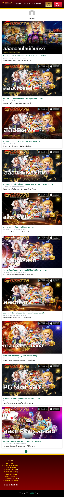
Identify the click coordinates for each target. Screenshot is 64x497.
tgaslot (6, 470)
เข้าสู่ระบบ (27, 4)
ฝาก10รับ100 (6, 465)
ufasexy (13, 468)
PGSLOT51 (13, 476)
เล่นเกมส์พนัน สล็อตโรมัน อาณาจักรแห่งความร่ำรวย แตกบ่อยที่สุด (24, 313)
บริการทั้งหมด (23, 58)
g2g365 (7, 468)
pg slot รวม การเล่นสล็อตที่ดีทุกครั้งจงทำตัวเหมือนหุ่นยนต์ (21, 398)
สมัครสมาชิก (38, 4)
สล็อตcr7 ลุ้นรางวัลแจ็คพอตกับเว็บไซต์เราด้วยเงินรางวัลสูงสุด (22, 141)
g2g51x (15, 472)
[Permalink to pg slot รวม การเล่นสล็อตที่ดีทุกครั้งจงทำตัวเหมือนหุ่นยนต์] (32, 380)
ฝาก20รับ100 (8, 474)
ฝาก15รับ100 (13, 470)
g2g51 (13, 463)
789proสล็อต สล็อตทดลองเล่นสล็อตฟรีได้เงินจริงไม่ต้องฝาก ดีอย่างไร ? (25, 270)
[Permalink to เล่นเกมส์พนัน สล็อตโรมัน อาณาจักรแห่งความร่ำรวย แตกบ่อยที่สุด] (32, 294)
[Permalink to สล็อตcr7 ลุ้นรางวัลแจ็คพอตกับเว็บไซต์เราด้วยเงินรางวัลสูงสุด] (32, 123)
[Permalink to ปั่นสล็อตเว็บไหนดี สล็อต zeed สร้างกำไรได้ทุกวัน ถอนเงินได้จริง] (32, 80)
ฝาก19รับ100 (14, 481)
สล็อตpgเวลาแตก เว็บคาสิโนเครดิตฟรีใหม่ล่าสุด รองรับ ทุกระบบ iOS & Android (28, 184)
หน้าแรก (18, 4)
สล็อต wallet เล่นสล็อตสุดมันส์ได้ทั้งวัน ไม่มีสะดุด (18, 227)
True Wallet (8, 472)
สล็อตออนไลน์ (16, 58)
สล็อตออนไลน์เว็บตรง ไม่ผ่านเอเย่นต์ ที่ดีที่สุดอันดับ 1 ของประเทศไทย (24, 56)
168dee (14, 474)
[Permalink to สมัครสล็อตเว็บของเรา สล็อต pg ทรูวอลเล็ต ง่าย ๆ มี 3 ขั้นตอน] (32, 423)
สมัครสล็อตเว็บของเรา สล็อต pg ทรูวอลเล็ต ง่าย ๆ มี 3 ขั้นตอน (22, 441)
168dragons (14, 465)
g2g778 (7, 476)
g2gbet (8, 463)
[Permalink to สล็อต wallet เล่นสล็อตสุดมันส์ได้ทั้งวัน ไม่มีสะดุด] (32, 208)
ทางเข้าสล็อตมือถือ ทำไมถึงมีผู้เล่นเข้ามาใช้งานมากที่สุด (20, 356)
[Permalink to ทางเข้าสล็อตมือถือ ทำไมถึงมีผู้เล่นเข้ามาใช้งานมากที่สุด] (32, 337)
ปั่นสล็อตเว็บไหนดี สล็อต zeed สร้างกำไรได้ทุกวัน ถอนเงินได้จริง (23, 98)
